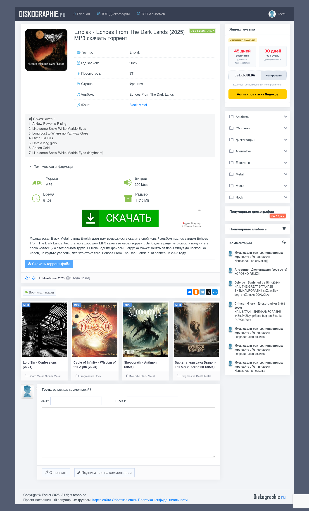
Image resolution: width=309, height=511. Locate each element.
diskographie (42, 14)
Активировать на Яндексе (257, 94)
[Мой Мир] (215, 292)
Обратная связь (124, 499)
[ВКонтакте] (189, 292)
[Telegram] (202, 292)
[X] (208, 292)
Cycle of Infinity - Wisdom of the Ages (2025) (95, 364)
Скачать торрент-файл (50, 263)
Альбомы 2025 (53, 278)
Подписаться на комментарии (106, 472)
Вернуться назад (41, 292)
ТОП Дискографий (115, 13)
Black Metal (138, 104)
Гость (281, 13)
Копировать (274, 75)
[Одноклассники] (196, 292)
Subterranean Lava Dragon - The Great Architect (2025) (195, 364)
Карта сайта (101, 499)
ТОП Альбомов (152, 13)
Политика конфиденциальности (163, 499)
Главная (83, 13)
